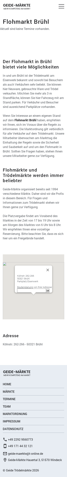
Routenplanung (25, 287)
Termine (9, 399)
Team (7, 406)
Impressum (11, 421)
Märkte (9, 391)
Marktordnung (15, 414)
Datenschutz (13, 429)
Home (7, 384)
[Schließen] (47, 270)
